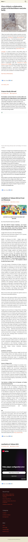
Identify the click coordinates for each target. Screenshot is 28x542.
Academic (4, 512)
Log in (4, 525)
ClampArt (3, 51)
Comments (6, 529)
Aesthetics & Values (15, 201)
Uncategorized (14, 93)
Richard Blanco (20, 37)
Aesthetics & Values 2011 (10, 444)
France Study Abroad (8, 91)
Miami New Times (20, 48)
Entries (5, 527)
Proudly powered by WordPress (14, 539)
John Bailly (10, 37)
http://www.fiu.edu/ (18, 432)
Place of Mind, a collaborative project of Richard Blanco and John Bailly (13, 8)
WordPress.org (6, 531)
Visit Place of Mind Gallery (7, 73)
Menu (2, 1)
